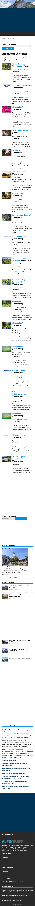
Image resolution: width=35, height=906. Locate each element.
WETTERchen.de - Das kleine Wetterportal (13, 881)
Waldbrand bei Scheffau (9, 760)
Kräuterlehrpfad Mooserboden (18, 65)
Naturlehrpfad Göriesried (22, 85)
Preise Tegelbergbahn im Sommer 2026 (14, 773)
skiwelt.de (5, 871)
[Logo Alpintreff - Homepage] (12, 844)
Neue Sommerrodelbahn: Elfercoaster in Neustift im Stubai (20, 595)
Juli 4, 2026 (12, 643)
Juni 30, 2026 (13, 660)
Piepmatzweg (17, 193)
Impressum (5, 857)
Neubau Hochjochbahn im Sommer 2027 (14, 740)
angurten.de (6, 874)
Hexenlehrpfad (18, 150)
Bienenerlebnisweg (19, 435)
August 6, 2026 (13, 589)
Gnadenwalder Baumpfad (22, 215)
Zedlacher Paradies (19, 172)
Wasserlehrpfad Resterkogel (18, 458)
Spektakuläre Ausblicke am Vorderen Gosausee (19, 586)
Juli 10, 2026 (12, 598)
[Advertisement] (18, 20)
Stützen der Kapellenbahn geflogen (12, 749)
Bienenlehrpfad (18, 107)
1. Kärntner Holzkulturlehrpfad (19, 393)
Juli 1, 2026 (12, 652)
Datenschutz (6, 861)
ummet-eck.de (6, 878)
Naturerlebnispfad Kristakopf (19, 259)
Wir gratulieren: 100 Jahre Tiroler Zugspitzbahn (18, 649)
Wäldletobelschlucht (20, 131)
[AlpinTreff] (17, 7)
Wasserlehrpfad (18, 370)
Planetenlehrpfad (19, 237)
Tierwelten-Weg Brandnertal (18, 281)
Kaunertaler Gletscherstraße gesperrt (19, 658)
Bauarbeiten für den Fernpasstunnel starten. (19, 640)
